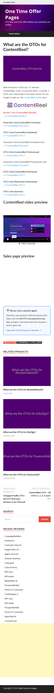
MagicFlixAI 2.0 (12, 550)
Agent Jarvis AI (11, 554)
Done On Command (14, 590)
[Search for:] (27, 519)
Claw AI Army (11, 567)
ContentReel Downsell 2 (18, 165)
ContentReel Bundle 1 (17, 116)
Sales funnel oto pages (27, 688)
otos (33, 342)
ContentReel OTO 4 (16, 185)
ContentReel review (33, 98)
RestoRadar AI (11, 581)
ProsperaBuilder (12, 585)
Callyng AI (9, 563)
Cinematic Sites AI (13, 545)
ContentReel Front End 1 (18, 126)
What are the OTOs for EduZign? (19, 432)
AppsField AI (10, 616)
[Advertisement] (27, 650)
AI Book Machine (12, 559)
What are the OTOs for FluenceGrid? (21, 475)
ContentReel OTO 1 (16, 136)
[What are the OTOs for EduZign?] (27, 429)
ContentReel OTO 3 (16, 175)
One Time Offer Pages (23, 14)
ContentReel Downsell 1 (18, 146)
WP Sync (9, 572)
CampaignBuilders (13, 536)
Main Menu (14, 34)
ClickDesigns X (11, 594)
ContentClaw (11, 621)
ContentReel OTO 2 (16, 155)
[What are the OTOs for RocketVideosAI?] (27, 387)
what (39, 342)
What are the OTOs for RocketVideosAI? (23, 390)
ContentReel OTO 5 (16, 195)
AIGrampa (9, 576)
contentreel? (23, 342)
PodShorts (9, 541)
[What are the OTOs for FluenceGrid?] (27, 472)
